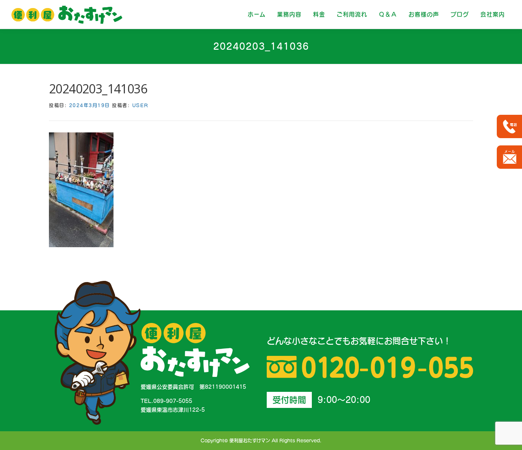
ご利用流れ (352, 14)
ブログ (460, 14)
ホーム (257, 14)
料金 (319, 14)
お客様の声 (424, 14)
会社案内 (492, 14)
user (140, 105)
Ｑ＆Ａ (388, 14)
